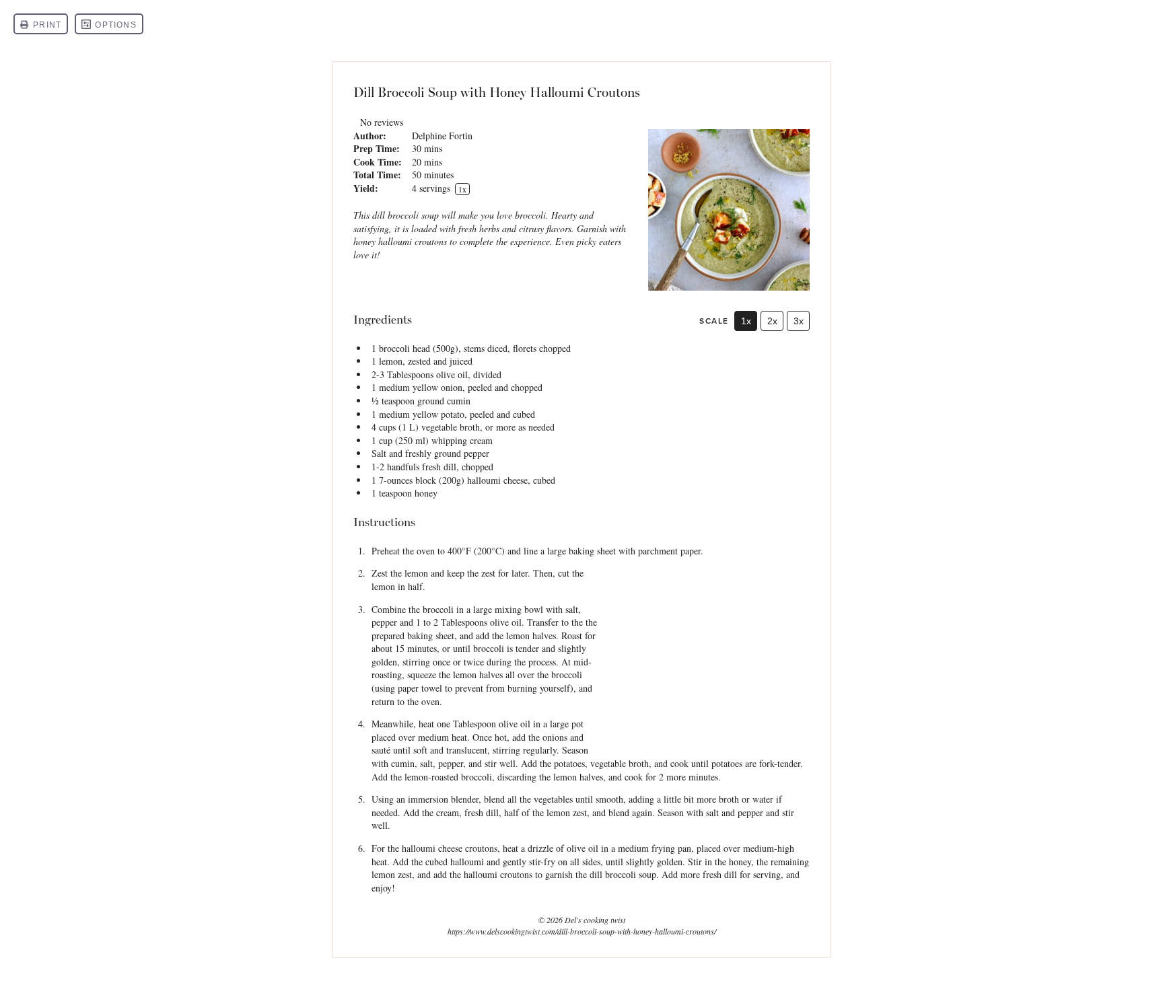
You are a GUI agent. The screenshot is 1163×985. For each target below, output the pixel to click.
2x (772, 321)
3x (799, 321)
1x (746, 321)
